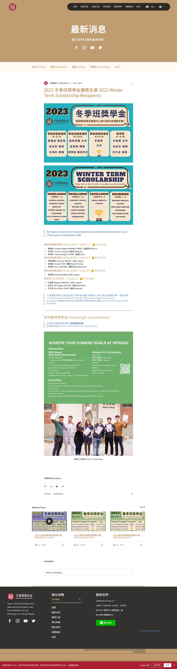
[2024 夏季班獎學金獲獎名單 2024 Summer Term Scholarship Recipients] (88, 521)
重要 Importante (58, 67)
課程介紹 (56, 617)
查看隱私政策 (73, 665)
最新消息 (56, 612)
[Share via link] (63, 486)
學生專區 (56, 622)
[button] (85, 7)
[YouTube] (92, 47)
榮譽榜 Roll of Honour (52, 478)
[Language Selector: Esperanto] (161, 7)
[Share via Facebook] (45, 486)
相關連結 (56, 632)
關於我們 (56, 627)
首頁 (54, 607)
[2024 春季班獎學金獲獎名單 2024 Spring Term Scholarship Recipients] (127, 521)
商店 (54, 637)
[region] (16, 6)
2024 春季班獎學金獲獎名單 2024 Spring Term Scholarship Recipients (126, 536)
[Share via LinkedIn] (57, 486)
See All (142, 507)
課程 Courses (78, 67)
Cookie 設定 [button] (145, 665)
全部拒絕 (157, 665)
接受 (167, 665)
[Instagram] (84, 47)
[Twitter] (100, 47)
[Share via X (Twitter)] (51, 486)
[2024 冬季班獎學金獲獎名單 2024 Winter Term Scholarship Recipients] (49, 521)
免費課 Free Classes (100, 67)
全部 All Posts (39, 67)
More (117, 67)
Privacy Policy (139, 652)
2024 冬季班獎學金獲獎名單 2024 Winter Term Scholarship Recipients (48, 536)
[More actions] (131, 83)
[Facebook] (76, 47)
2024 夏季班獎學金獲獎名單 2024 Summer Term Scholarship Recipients (87, 536)
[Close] (174, 665)
